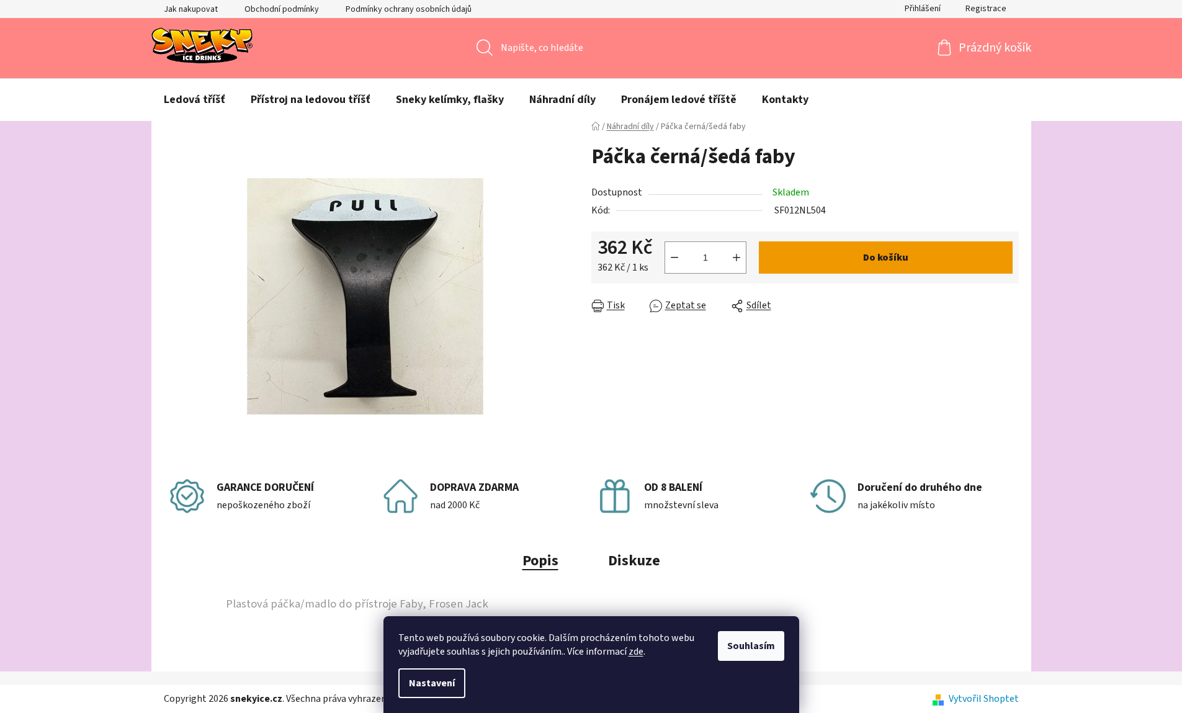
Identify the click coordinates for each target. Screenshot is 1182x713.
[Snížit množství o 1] (674, 257)
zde (636, 651)
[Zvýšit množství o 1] (736, 257)
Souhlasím (751, 646)
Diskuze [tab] (634, 561)
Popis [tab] (540, 561)
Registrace (985, 8)
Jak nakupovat (191, 9)
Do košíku (885, 257)
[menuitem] (194, 100)
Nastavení (432, 683)
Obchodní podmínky (281, 9)
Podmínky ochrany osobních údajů (409, 9)
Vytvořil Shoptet (984, 699)
